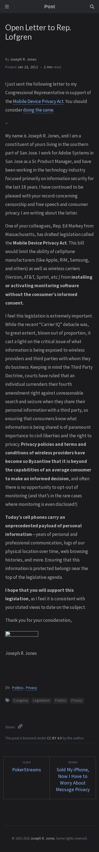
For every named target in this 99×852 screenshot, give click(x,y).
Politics (17, 687)
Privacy (31, 687)
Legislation (41, 700)
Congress (20, 700)
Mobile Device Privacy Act (38, 101)
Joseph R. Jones (23, 59)
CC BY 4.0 (55, 738)
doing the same (38, 110)
